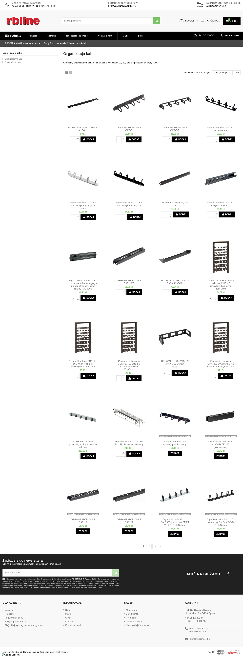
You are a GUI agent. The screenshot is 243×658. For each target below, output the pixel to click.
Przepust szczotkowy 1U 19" (175, 204)
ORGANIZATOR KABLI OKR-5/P (175, 129)
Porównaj (212, 20)
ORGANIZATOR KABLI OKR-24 (129, 520)
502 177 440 (32, 6)
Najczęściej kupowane (137, 625)
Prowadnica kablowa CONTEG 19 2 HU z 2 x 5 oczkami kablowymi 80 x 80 (220, 364)
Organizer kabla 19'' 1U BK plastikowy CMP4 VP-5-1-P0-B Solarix (221, 522)
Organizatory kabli (13, 59)
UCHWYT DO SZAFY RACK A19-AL (83, 129)
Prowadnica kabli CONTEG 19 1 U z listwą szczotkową (129, 443)
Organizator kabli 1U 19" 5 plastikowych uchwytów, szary (83, 205)
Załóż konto (132, 613)
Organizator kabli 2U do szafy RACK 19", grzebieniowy (220, 444)
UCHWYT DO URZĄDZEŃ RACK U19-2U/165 (175, 362)
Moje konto (132, 610)
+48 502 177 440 (198, 631)
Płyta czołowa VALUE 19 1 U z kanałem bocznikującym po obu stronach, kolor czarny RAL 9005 (83, 284)
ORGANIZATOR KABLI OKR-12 (83, 520)
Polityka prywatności (15, 621)
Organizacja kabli (12, 53)
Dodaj (90, 139)
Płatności (9, 613)
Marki (68, 613)
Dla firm (69, 621)
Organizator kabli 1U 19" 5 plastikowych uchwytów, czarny (129, 205)
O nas (68, 617)
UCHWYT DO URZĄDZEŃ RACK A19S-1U (175, 282)
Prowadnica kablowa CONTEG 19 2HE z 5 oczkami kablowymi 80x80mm (129, 365)
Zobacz (174, 453)
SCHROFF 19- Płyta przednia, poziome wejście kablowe (83, 444)
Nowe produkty (134, 621)
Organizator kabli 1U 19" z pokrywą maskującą (221, 204)
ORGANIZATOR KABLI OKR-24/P (129, 282)
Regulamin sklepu (13, 617)
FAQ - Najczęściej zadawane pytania (23, 625)
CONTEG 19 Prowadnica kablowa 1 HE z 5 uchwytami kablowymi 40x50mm (221, 284)
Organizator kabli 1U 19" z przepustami (221, 129)
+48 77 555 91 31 (198, 628)
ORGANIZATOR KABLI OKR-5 (129, 129)
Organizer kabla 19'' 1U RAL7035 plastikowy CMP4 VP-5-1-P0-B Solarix (175, 522)
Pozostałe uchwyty (13, 62)
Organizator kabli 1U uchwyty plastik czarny (174, 443)
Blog (67, 610)
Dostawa (9, 610)
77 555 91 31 (18, 6)
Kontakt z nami (73, 625)
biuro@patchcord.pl (200, 639)
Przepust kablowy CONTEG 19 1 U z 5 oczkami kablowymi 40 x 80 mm (82, 364)
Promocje (131, 617)
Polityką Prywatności (42, 587)
